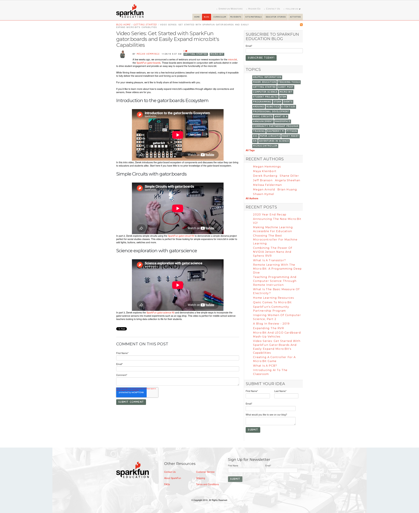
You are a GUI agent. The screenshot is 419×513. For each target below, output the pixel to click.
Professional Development (271, 111)
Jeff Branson (263, 180)
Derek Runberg (265, 175)
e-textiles (288, 106)
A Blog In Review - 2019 (271, 323)
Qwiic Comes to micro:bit (272, 302)
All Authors (252, 198)
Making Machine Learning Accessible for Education (273, 229)
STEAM (277, 101)
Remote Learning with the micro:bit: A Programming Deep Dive (277, 268)
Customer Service (205, 471)
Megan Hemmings (148, 54)
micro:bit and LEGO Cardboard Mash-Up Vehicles (277, 334)
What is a (281, 116)
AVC (255, 136)
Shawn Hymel (263, 194)
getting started (145, 24)
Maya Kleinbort (264, 171)
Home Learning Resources (273, 297)
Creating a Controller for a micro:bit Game (274, 359)
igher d (254, 9)
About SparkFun (172, 478)
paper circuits (270, 136)
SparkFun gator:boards (149, 62)
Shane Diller (289, 175)
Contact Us (170, 471)
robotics (272, 106)
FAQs (167, 484)
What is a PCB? (265, 365)
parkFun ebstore (231, 9)
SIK (255, 141)
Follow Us (292, 9)
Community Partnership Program (275, 126)
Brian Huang (287, 189)
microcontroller (265, 146)
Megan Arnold (264, 189)
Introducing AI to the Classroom (270, 372)
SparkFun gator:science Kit (160, 312)
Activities (295, 17)
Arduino (258, 106)
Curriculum (219, 17)
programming (262, 101)
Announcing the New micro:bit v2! (277, 220)
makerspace (282, 121)
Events (288, 101)
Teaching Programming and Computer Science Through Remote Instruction (274, 280)
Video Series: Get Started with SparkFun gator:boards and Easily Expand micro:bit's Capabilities (276, 346)
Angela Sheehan (287, 180)
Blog (206, 17)
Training (259, 131)
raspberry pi (275, 131)
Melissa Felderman (267, 184)
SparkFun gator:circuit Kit (181, 235)
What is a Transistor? (269, 260)
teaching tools (289, 82)
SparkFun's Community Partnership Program (271, 308)
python (292, 131)
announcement (263, 121)
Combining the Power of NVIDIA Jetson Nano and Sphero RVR (272, 251)
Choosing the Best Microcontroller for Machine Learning (275, 239)
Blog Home (123, 24)
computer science (265, 92)
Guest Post (285, 87)
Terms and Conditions (207, 484)
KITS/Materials (254, 17)
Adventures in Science (274, 141)
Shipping (200, 478)
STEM (283, 97)
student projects (265, 97)
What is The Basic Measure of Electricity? (276, 291)
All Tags (250, 150)
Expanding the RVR (268, 328)
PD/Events (235, 17)
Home (197, 17)
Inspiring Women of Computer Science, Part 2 (277, 317)
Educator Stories (276, 17)
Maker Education (264, 82)
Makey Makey (290, 136)
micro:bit (216, 54)
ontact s (273, 9)
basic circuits (262, 116)
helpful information (267, 77)
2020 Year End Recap (269, 214)
